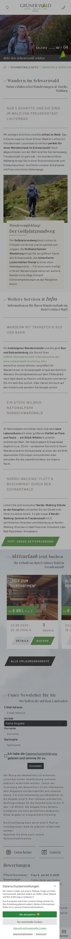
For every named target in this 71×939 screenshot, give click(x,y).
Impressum (41, 934)
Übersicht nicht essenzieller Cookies (29, 928)
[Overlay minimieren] (55, 886)
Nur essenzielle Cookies (29, 922)
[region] (30, 899)
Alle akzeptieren (27, 914)
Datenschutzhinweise (23, 934)
